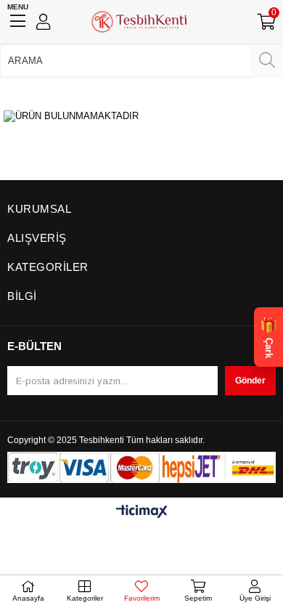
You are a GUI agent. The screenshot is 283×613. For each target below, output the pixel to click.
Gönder (250, 380)
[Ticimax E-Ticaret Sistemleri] (142, 512)
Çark (268, 337)
